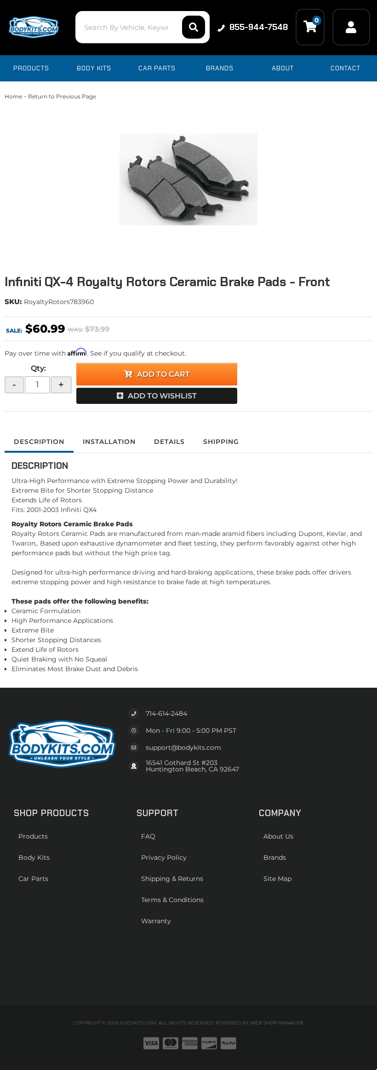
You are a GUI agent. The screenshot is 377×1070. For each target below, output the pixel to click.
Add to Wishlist (162, 395)
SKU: (13, 301)
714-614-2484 (166, 713)
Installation (109, 441)
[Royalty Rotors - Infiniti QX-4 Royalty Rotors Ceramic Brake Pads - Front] (188, 179)
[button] (142, 27)
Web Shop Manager (276, 1023)
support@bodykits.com (183, 747)
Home (13, 96)
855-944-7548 (258, 27)
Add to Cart (163, 374)
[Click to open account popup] (351, 27)
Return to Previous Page (62, 96)
